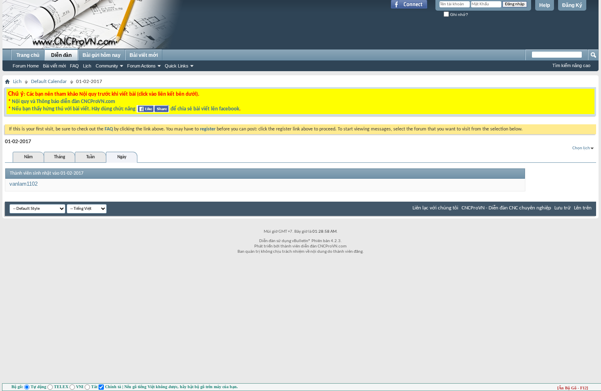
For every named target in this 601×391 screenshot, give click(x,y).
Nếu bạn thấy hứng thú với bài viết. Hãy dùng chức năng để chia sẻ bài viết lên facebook (125, 109)
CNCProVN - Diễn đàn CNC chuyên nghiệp (506, 208)
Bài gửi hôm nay (102, 55)
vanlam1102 (23, 184)
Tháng (59, 157)
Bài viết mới (54, 65)
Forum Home (26, 65)
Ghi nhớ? (458, 14)
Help (544, 5)
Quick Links (176, 65)
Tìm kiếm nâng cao (571, 65)
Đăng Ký (572, 5)
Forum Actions (141, 65)
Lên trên (583, 208)
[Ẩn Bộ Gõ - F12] (572, 388)
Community (107, 65)
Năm (28, 157)
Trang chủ (27, 55)
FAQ (74, 65)
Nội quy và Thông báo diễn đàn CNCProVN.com (63, 101)
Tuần (90, 157)
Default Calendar (49, 81)
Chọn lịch (581, 148)
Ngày (121, 157)
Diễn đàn (61, 55)
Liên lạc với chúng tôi (435, 208)
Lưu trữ (562, 208)
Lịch (87, 65)
